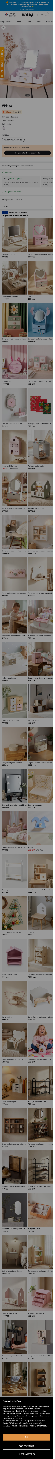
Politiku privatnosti (38, 1425)
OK (26, 1437)
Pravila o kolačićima (19, 1425)
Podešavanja (26, 1446)
